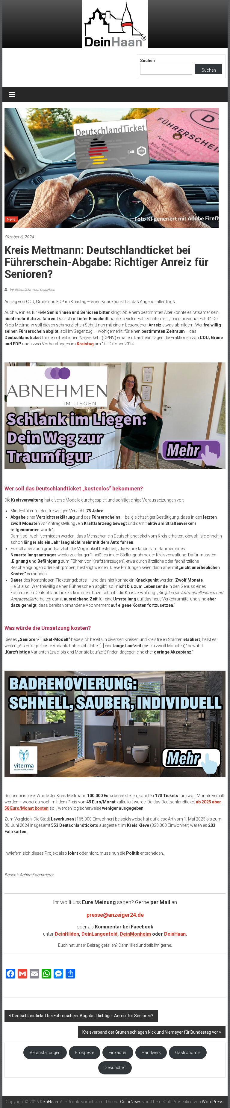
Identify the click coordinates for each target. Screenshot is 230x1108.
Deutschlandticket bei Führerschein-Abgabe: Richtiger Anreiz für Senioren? (82, 1015)
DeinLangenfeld (99, 934)
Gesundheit (115, 1067)
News (11, 219)
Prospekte (84, 1052)
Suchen (147, 60)
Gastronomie (187, 1052)
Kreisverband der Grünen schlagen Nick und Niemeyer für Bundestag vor (150, 1032)
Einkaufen (118, 1052)
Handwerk (151, 1052)
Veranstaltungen (45, 1052)
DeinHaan (175, 934)
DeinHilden (67, 934)
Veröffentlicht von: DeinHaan (32, 289)
